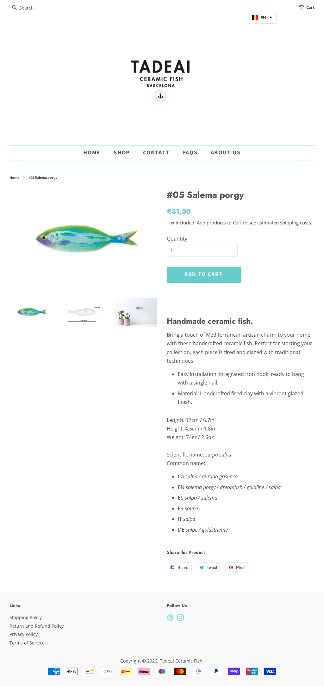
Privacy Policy (23, 634)
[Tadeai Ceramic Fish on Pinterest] (170, 619)
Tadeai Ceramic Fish (181, 661)
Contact (156, 153)
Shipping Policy (25, 617)
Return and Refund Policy (36, 626)
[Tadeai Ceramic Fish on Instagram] (180, 619)
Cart (310, 7)
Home (92, 153)
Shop (122, 153)
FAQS (190, 153)
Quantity (177, 238)
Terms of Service (27, 643)
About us (226, 153)
